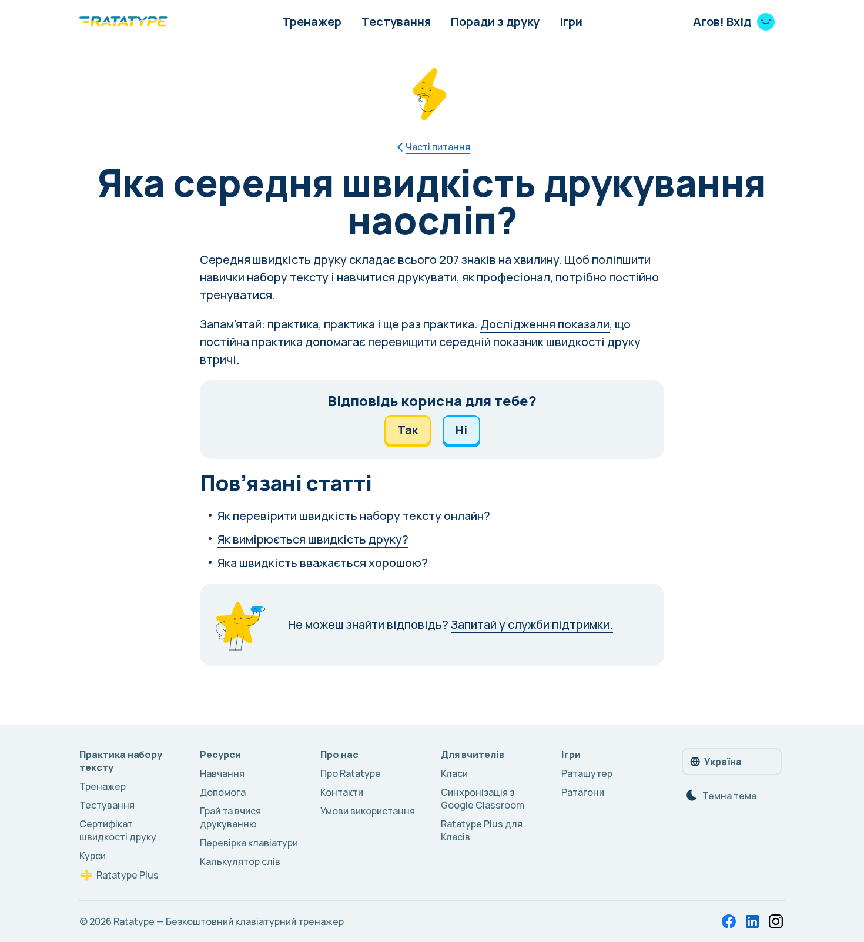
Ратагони (582, 792)
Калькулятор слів (240, 861)
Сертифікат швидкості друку (117, 830)
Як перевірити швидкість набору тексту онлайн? (353, 516)
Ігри (571, 21)
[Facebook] (729, 921)
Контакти (341, 792)
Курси (92, 855)
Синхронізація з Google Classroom (482, 799)
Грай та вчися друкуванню (230, 817)
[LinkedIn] (752, 921)
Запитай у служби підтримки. (532, 624)
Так (407, 430)
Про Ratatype (350, 773)
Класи (454, 773)
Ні (461, 430)
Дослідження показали (545, 324)
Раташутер (586, 773)
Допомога (223, 792)
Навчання (222, 773)
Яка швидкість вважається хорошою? (322, 563)
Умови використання (367, 810)
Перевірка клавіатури (249, 842)
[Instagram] (776, 921)
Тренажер (311, 21)
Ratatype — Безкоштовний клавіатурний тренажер (228, 921)
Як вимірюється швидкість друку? (312, 539)
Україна (723, 761)
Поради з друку (495, 21)
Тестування (396, 21)
